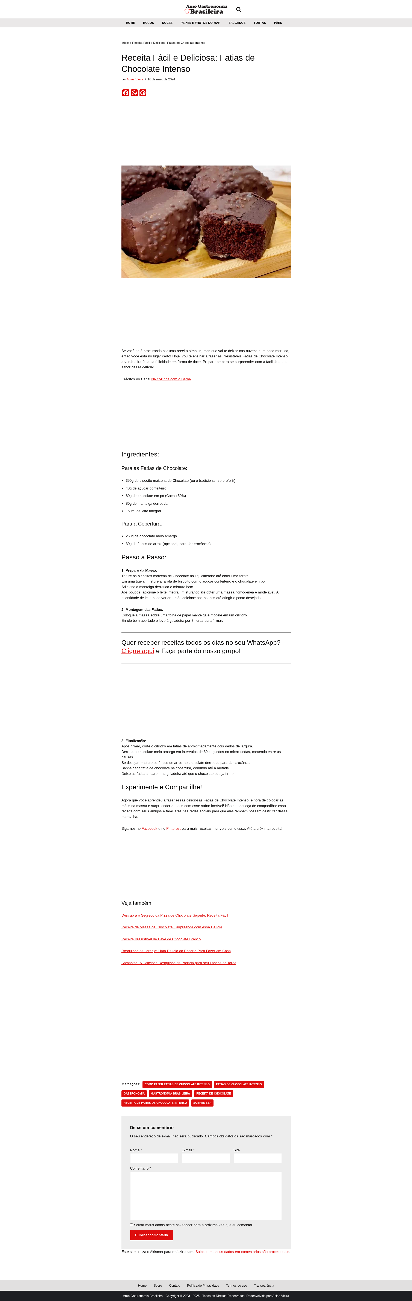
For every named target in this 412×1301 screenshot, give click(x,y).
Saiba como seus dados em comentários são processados (242, 1252)
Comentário (140, 1168)
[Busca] (238, 9)
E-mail (188, 1150)
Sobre (158, 1285)
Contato (174, 1285)
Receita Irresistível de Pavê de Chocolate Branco (161, 939)
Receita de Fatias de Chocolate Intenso (155, 1102)
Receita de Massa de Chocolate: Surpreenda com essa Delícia (171, 927)
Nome (136, 1150)
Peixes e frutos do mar (200, 22)
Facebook (149, 829)
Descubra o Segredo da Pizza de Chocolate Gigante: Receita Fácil (174, 915)
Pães (278, 22)
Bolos (148, 22)
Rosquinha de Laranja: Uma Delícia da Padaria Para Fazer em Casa (176, 951)
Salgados (237, 22)
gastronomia (134, 1093)
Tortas (260, 22)
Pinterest (173, 829)
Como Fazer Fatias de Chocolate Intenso (177, 1084)
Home (130, 22)
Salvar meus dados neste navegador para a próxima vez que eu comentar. (193, 1225)
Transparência (264, 1285)
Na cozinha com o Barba (171, 379)
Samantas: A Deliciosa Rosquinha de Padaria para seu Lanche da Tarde (178, 963)
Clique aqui (137, 650)
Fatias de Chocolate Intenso (239, 1084)
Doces (167, 22)
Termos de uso (236, 1285)
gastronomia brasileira (170, 1093)
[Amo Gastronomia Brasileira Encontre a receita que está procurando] (206, 9)
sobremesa (202, 1102)
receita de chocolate (213, 1093)
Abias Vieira (135, 79)
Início (125, 42)
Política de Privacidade (203, 1285)
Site (236, 1150)
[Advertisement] (206, 134)
